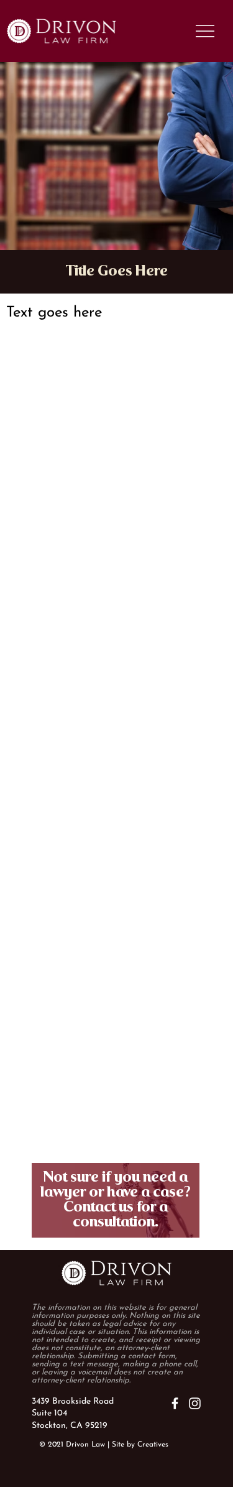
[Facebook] (175, 1403)
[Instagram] (195, 1403)
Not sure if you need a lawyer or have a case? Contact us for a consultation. (115, 1200)
